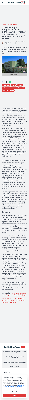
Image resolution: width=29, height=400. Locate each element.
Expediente (6, 372)
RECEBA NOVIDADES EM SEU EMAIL (14, 362)
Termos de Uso (19, 386)
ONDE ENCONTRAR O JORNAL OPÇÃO (14, 352)
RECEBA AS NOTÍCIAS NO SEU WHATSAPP (14, 357)
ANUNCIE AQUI (14, 366)
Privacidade (11, 386)
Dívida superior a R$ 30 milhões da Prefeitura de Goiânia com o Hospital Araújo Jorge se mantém (13, 300)
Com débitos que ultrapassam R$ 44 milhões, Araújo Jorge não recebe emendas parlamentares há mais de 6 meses (14, 33)
